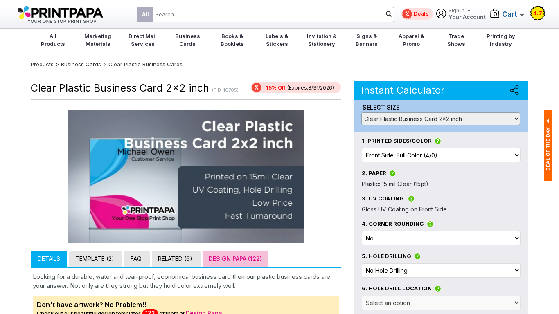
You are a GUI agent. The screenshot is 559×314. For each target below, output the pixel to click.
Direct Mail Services (142, 40)
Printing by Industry (501, 40)
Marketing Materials (97, 40)
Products (42, 64)
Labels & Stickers (277, 40)
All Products (53, 40)
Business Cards (187, 40)
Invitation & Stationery (321, 40)
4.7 (537, 13)
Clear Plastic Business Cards (145, 64)
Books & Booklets (232, 40)
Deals (421, 13)
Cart (509, 14)
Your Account (467, 14)
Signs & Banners (367, 40)
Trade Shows (456, 40)
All (145, 14)
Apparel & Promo (411, 40)
